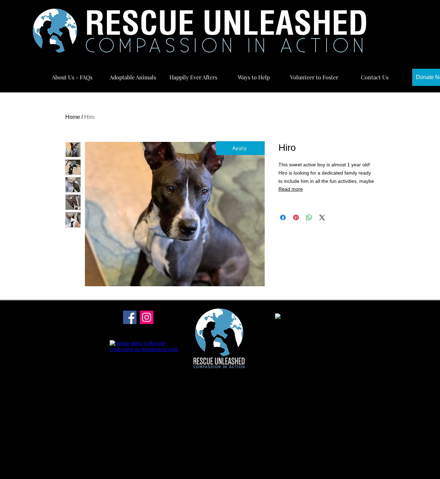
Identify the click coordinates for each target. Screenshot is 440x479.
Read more (290, 189)
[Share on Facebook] (283, 217)
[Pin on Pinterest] (296, 217)
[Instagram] (146, 317)
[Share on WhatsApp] (309, 217)
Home (72, 117)
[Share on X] (322, 217)
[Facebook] (129, 317)
